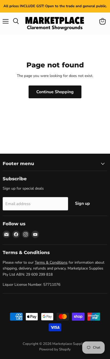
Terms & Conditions (51, 262)
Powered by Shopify (55, 349)
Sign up (82, 203)
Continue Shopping (55, 92)
